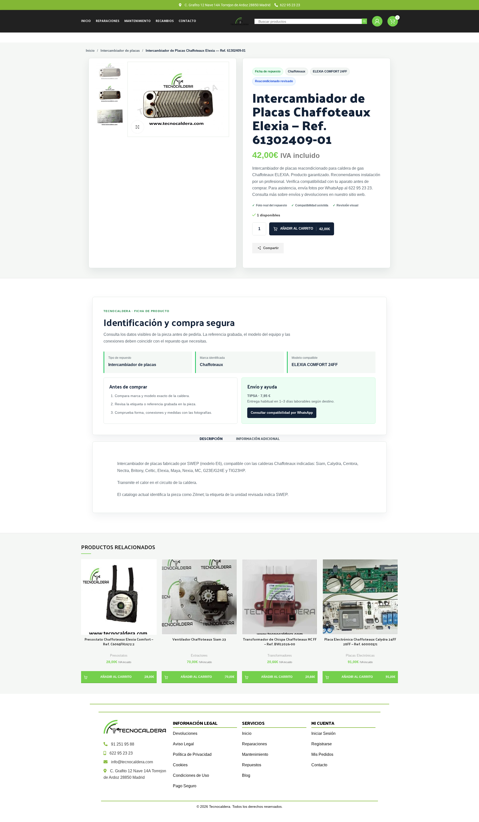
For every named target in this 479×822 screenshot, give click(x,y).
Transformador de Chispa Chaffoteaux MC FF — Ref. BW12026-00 (280, 642)
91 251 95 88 (122, 744)
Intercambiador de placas (120, 50)
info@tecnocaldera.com (132, 762)
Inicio (90, 50)
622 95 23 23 (121, 753)
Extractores (199, 655)
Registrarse (321, 744)
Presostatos (118, 655)
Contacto (319, 765)
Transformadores (279, 655)
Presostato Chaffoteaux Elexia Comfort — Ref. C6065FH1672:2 (119, 642)
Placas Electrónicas (360, 655)
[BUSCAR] (364, 21)
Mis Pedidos (322, 754)
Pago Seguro (184, 786)
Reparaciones (254, 744)
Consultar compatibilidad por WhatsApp (282, 412)
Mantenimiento (255, 754)
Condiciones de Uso (191, 775)
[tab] (211, 438)
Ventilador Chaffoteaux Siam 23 (199, 639)
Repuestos (251, 765)
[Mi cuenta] (377, 21)
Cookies (180, 765)
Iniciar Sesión (323, 733)
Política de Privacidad (192, 754)
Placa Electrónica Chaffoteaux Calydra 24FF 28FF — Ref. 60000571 (360, 642)
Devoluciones (185, 733)
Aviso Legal (183, 744)
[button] (119, 677)
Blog (246, 775)
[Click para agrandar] (137, 127)
